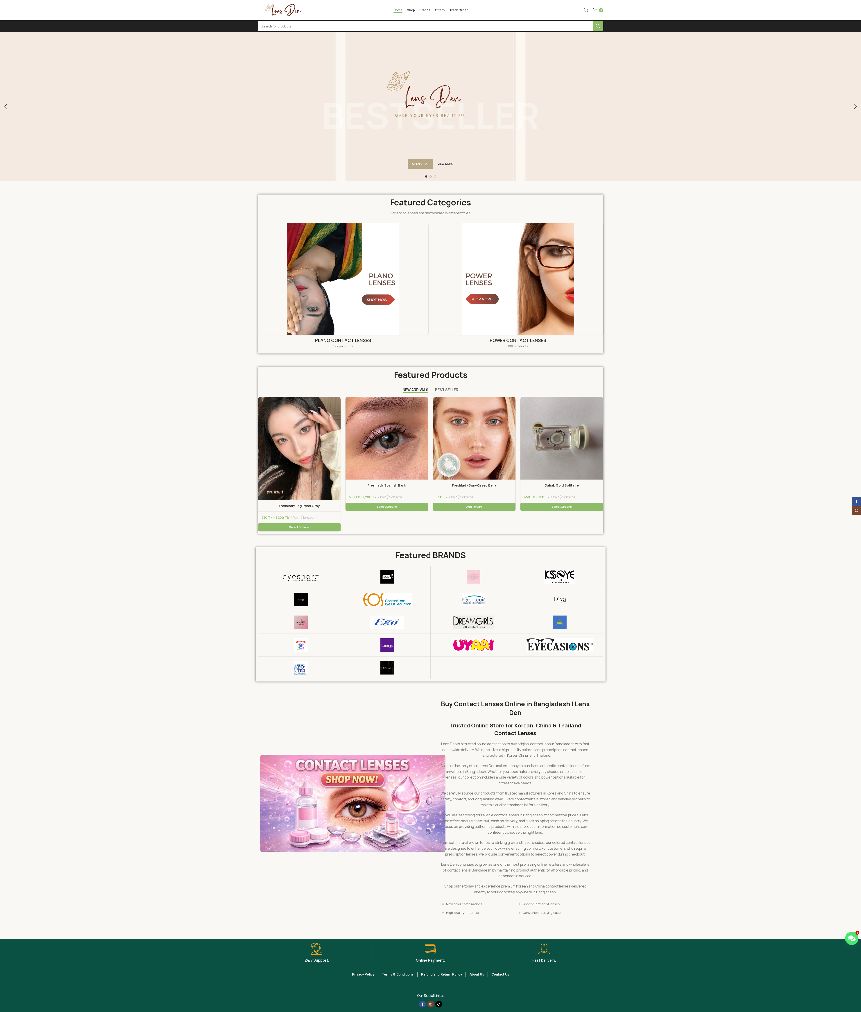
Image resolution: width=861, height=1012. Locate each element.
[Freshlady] (474, 577)
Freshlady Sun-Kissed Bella (474, 485)
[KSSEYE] (560, 577)
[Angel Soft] (301, 645)
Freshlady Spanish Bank (387, 485)
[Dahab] (387, 668)
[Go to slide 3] (435, 176)
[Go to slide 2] (430, 176)
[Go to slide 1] (426, 176)
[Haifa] (301, 622)
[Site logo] (286, 9)
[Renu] (301, 668)
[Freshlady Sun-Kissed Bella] (474, 438)
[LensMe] (301, 599)
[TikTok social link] (438, 1004)
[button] (5, 106)
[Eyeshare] (301, 577)
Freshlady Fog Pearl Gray (299, 505)
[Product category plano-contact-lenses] (343, 287)
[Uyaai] (474, 645)
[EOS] (387, 599)
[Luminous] (387, 645)
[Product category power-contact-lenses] (518, 287)
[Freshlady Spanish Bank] (387, 438)
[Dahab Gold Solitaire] (561, 438)
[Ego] (387, 622)
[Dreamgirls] (474, 622)
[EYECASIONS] (560, 645)
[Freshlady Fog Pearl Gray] (299, 448)
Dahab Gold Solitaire (562, 485)
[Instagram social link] (430, 1004)
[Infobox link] (316, 953)
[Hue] (560, 622)
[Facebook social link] (422, 1004)
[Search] (586, 10)
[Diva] (560, 599)
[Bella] (387, 577)
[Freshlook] (474, 599)
